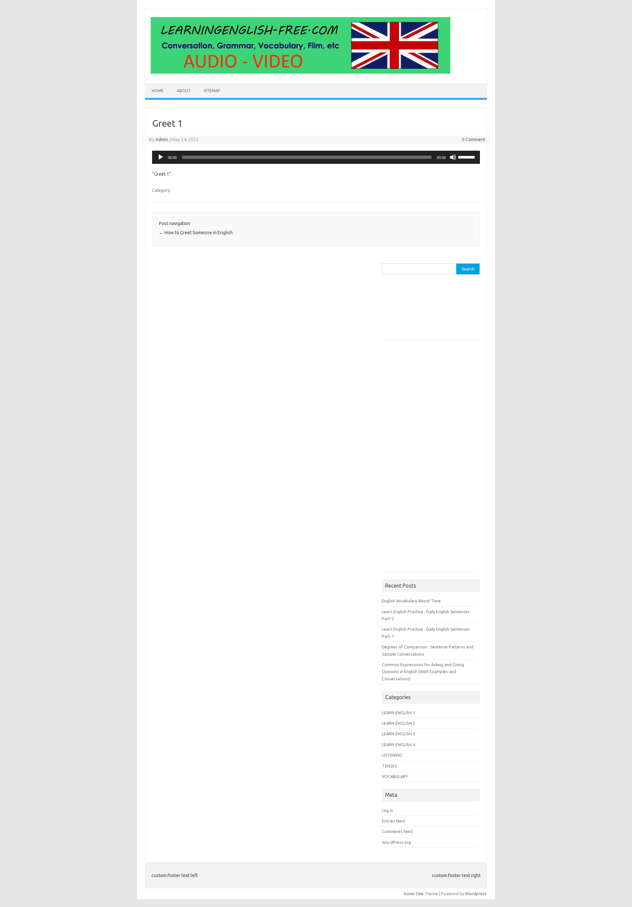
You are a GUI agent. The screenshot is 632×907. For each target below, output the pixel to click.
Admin (161, 139)
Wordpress (476, 893)
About (184, 90)
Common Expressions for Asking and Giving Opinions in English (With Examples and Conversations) (423, 671)
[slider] (467, 157)
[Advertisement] (414, 314)
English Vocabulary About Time (411, 600)
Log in (387, 810)
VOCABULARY (395, 776)
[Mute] (453, 157)
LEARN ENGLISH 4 (398, 744)
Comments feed (397, 831)
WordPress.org (396, 842)
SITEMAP (212, 90)
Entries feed (393, 821)
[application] (316, 157)
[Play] (160, 157)
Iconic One (414, 893)
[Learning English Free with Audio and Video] (300, 72)
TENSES (389, 766)
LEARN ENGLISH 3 (398, 733)
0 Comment (473, 139)
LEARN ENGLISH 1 (398, 712)
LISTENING (392, 755)
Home (158, 90)
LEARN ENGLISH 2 (398, 723)
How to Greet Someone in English (196, 232)
